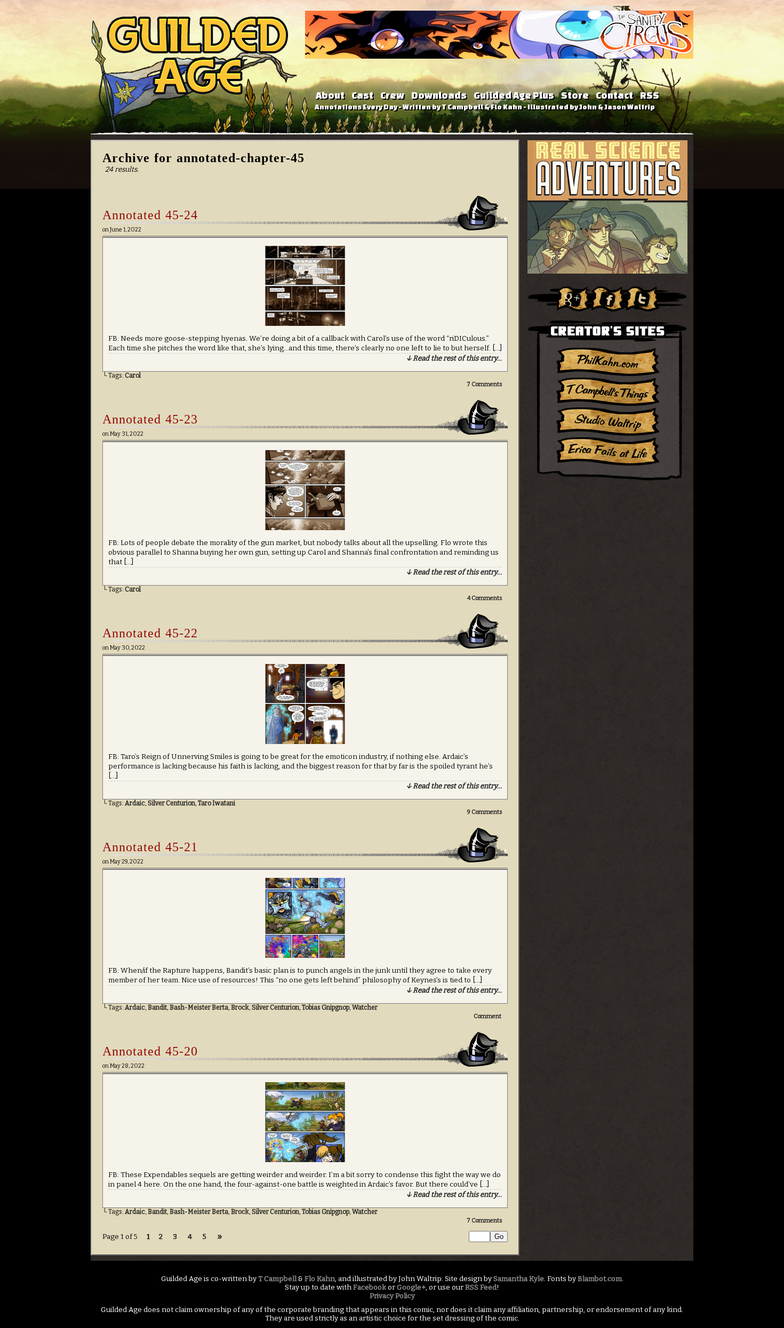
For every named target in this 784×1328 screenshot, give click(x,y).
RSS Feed (481, 1287)
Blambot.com (600, 1279)
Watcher (365, 1007)
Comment (488, 1016)
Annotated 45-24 (150, 215)
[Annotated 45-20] (305, 1160)
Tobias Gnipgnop (325, 1007)
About (330, 95)
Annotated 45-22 (150, 633)
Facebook (369, 1287)
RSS (649, 95)
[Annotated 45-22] (305, 742)
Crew (392, 95)
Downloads (439, 95)
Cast (362, 95)
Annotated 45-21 (150, 847)
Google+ (411, 1287)
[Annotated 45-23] (305, 528)
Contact (614, 95)
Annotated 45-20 (150, 1051)
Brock (240, 1007)
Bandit (157, 1007)
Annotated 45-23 (150, 419)
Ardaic (135, 803)
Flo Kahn (320, 1279)
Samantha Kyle (518, 1279)
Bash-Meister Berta (199, 1007)
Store (575, 95)
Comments (484, 384)
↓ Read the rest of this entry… (454, 358)
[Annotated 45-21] (305, 955)
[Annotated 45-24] (305, 323)
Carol (133, 375)
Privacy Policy (392, 1296)
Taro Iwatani (216, 803)
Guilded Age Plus (514, 95)
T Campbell (277, 1279)
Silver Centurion (171, 803)
